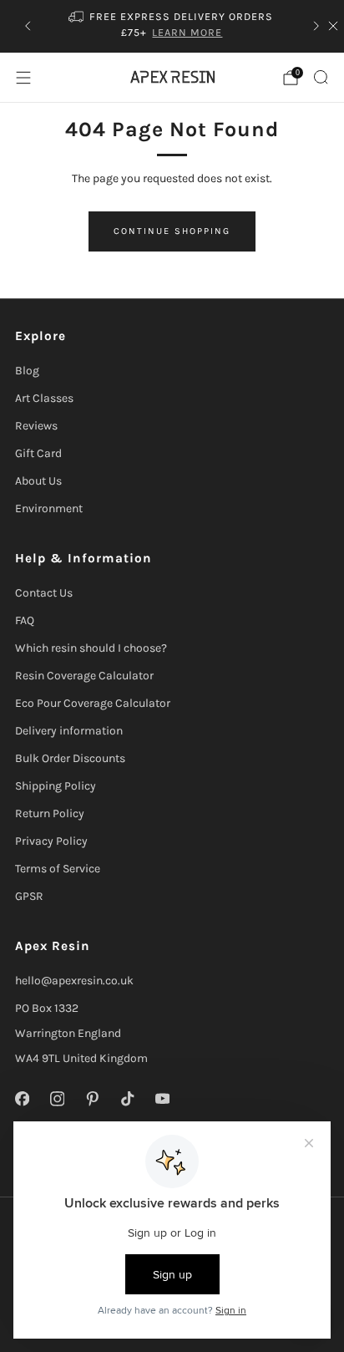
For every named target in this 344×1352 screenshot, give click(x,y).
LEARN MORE (187, 32)
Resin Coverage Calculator (84, 675)
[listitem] (172, 26)
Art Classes (44, 398)
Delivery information (69, 731)
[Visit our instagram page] (56, 1098)
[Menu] (23, 77)
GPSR (29, 896)
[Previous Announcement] (28, 26)
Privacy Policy (51, 841)
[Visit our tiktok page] (126, 1098)
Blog (27, 370)
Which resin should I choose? (91, 648)
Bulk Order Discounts (70, 758)
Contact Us (44, 593)
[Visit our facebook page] (21, 1098)
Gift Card (38, 453)
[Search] (320, 77)
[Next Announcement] (316, 26)
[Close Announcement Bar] (333, 26)
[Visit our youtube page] (162, 1098)
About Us (38, 481)
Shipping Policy (55, 786)
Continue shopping (172, 231)
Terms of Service (57, 869)
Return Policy (49, 813)
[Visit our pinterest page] (91, 1098)
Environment (49, 508)
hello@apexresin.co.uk (74, 980)
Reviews (36, 426)
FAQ (24, 620)
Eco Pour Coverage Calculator (92, 703)
